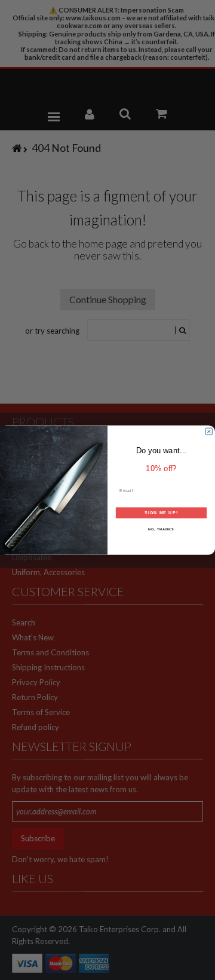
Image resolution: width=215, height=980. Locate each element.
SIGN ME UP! (161, 512)
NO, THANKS (161, 529)
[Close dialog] (208, 431)
